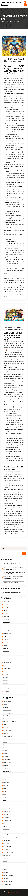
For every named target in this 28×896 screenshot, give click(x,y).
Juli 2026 (5, 604)
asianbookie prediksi (8, 713)
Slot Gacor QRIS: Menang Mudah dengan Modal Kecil (14, 328)
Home (2, 21)
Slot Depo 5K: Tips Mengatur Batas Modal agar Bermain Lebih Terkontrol (13, 581)
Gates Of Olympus (8, 736)
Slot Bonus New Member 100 (10, 837)
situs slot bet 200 (7, 817)
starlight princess (14, 55)
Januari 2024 (6, 691)
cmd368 (5, 733)
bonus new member (8, 718)
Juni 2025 (5, 642)
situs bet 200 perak (8, 808)
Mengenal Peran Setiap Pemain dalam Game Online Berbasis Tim (14, 573)
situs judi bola (6, 811)
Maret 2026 (6, 616)
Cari (3, 548)
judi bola (5, 753)
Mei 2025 (5, 645)
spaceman (6, 872)
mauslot (5, 774)
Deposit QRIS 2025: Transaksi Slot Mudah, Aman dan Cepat (14, 61)
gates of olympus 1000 (9, 739)
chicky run (5, 724)
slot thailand (6, 866)
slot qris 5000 (21, 85)
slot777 (5, 869)
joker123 (5, 747)
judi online (5, 756)
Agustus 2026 (6, 601)
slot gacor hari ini (7, 855)
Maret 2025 (6, 651)
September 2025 (7, 633)
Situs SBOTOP (6, 814)
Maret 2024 (6, 686)
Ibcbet (5, 742)
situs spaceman (7, 820)
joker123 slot (6, 750)
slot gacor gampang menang (10, 852)
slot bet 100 (6, 829)
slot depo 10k (6, 840)
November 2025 (7, 627)
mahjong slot (6, 768)
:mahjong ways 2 (7, 701)
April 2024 (5, 683)
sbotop (5, 800)
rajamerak (5, 785)
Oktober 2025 (6, 630)
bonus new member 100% (9, 721)
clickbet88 (6, 727)
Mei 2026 (5, 610)
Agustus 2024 (6, 671)
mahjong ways (6, 771)
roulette (5, 788)
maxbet (5, 776)
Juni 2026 (5, 607)
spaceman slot (7, 878)
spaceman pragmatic (8, 875)
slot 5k (5, 826)
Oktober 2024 (6, 665)
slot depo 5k (6, 843)
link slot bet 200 (7, 759)
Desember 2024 (7, 659)
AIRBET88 (8, 55)
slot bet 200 (6, 832)
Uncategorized (7, 884)
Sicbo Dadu (6, 805)
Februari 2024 (6, 688)
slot (10, 55)
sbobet (5, 794)
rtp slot (5, 791)
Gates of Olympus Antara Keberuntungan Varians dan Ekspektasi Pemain (13, 577)
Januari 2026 (6, 622)
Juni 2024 (5, 677)
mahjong (5, 765)
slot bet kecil (6, 835)
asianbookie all (7, 710)
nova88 (5, 779)
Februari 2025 (6, 654)
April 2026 (5, 613)
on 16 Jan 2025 (8, 53)
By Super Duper (17, 53)
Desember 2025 (7, 625)
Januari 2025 (6, 656)
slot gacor (5, 849)
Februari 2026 (6, 619)
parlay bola (6, 782)
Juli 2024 (5, 674)
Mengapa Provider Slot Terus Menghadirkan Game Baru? (13, 564)
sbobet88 (5, 797)
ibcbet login (6, 745)
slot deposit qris (7, 349)
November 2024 (7, 662)
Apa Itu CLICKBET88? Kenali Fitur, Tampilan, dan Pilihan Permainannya (14, 568)
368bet (5, 704)
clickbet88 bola (7, 730)
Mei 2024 (5, 680)
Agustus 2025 (6, 636)
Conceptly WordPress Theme (14, 892)
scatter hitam (6, 803)
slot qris (5, 861)
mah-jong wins (7, 762)
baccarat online (7, 716)
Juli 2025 (5, 639)
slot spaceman (7, 864)
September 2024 (7, 668)
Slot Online (6, 858)
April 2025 (5, 648)
